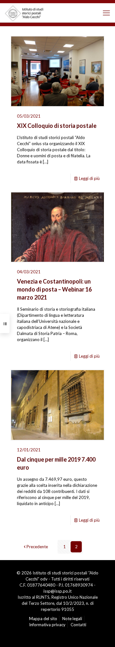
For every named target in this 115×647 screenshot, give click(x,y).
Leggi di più (89, 178)
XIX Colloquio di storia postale (56, 125)
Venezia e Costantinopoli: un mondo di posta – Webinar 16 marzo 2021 (54, 289)
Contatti (78, 624)
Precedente (37, 546)
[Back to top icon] (101, 634)
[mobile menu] (106, 12)
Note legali (72, 618)
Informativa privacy (47, 624)
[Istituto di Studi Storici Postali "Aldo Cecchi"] (27, 13)
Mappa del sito (43, 618)
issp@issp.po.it (57, 591)
